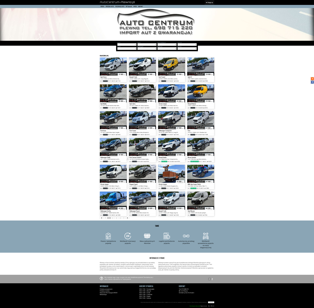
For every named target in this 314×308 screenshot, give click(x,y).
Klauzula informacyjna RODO (108, 293)
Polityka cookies (105, 291)
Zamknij (211, 302)
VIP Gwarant (129, 6)
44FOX (135, 6)
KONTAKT (140, 6)
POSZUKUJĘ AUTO (119, 6)
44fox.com (212, 306)
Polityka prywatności (106, 289)
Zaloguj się (210, 2)
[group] (157, 24)
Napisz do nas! (198, 306)
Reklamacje (103, 294)
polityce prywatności (203, 302)
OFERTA (102, 6)
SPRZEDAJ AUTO (110, 6)
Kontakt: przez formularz (186, 293)
